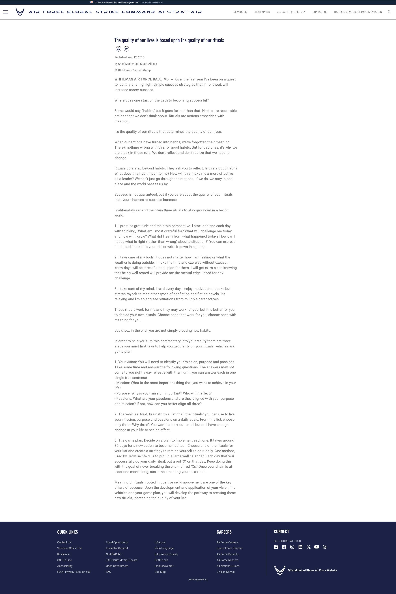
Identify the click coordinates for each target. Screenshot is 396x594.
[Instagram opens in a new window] (292, 547)
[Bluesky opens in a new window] (333, 546)
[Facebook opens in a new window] (284, 547)
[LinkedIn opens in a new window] (300, 547)
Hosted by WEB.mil (198, 579)
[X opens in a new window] (308, 547)
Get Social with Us (287, 541)
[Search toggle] (389, 12)
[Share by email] (126, 49)
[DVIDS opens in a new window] (276, 547)
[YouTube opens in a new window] (316, 547)
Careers (224, 532)
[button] (152, 2)
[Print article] (118, 49)
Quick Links (67, 532)
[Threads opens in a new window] (325, 547)
